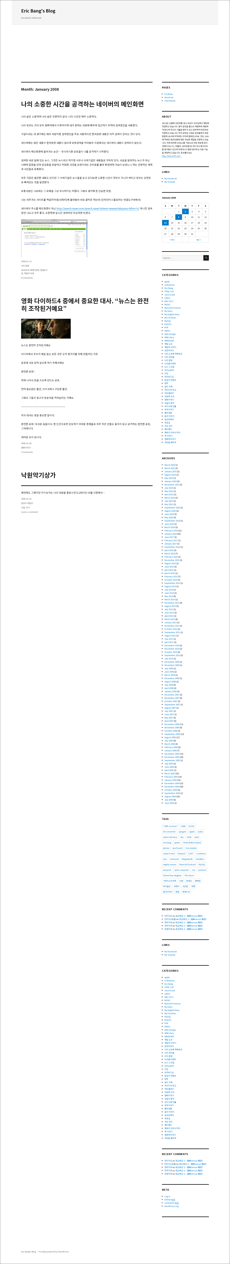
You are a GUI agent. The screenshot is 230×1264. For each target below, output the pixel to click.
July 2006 (168, 740)
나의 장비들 (169, 356)
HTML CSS (169, 291)
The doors (189, 875)
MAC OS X (168, 301)
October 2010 (170, 651)
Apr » (198, 239)
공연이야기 (169, 350)
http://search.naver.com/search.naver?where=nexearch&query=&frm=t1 (97, 208)
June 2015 (169, 566)
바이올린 (167, 886)
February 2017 (171, 540)
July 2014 (168, 589)
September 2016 (172, 546)
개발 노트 (168, 343)
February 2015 (171, 576)
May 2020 (168, 517)
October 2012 (170, 628)
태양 (177, 891)
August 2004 (170, 796)
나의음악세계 (170, 363)
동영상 (189, 880)
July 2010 (168, 658)
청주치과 (168, 922)
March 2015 (169, 573)
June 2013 (169, 612)
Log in (167, 1196)
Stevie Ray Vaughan (172, 875)
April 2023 (169, 494)
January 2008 (170, 691)
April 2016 (169, 550)
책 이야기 (168, 435)
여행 (193, 886)
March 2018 (169, 527)
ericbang (167, 842)
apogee (182, 831)
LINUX (167, 297)
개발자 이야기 (170, 347)
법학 (166, 383)
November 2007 (171, 697)
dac (182, 837)
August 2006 (170, 737)
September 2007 (172, 704)
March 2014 (169, 599)
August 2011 (170, 635)
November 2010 (171, 648)
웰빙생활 (168, 412)
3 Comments (27, 452)
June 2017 (169, 537)
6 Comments (27, 277)
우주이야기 (169, 409)
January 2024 (170, 481)
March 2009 (169, 674)
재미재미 (168, 429)
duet (196, 837)
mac (165, 858)
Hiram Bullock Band (192, 842)
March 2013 (169, 619)
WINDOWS (169, 340)
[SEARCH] (206, 258)
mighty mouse (169, 864)
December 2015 (171, 560)
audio (200, 831)
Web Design (170, 333)
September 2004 (172, 793)
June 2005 (169, 766)
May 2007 (168, 717)
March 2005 (169, 773)
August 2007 (170, 707)
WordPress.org (171, 1206)
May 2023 (168, 491)
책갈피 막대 (29, 273)
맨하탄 (198, 880)
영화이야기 (26, 447)
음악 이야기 (169, 416)
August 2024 (170, 474)
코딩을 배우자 (170, 442)
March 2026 (169, 464)
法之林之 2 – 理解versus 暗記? (189, 915)
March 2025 (169, 468)
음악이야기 (167, 891)
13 (165, 222)
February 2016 (171, 556)
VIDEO (167, 330)
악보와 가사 (169, 396)
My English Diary (171, 314)
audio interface (170, 837)
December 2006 (171, 724)
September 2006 (172, 734)
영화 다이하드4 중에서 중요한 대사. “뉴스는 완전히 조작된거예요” (85, 304)
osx (193, 869)
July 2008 (168, 684)
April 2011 (169, 642)
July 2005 (168, 763)
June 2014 (169, 592)
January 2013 (170, 622)
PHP (166, 327)
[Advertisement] (115, 48)
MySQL (167, 320)
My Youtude (169, 181)
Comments (171, 1202)
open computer (181, 869)
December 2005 (171, 753)
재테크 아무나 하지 (172, 432)
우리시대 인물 (170, 406)
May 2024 (168, 477)
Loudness (201, 853)
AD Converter (169, 831)
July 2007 (168, 711)
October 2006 (170, 730)
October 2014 (170, 579)
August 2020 (170, 510)
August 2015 (170, 563)
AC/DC (191, 826)
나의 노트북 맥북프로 (173, 353)
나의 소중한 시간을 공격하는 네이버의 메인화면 (82, 103)
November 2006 (171, 727)
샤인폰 (185, 886)
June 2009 (169, 671)
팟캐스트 (186, 891)
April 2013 (169, 615)
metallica (200, 858)
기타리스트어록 (169, 880)
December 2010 (171, 645)
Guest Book (169, 100)
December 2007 (171, 694)
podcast (202, 869)
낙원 (23, 507)
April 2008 (169, 688)
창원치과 (168, 928)
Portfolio (168, 94)
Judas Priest (169, 853)
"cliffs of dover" (170, 826)
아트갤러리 (169, 393)
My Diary (168, 311)
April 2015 (169, 569)
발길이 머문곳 (27, 503)
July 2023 (168, 487)
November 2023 (171, 484)
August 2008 (170, 681)
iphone (166, 847)
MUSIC (167, 304)
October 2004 (170, 789)
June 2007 (169, 714)
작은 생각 (168, 425)
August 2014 (170, 586)
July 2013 (168, 609)
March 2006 (169, 743)
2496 (183, 826)
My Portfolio (170, 317)
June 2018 (169, 523)
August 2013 (170, 605)
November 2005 (171, 756)
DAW (189, 837)
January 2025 (170, 471)
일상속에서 (169, 419)
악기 (28, 507)
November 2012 (171, 625)
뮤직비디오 (169, 376)
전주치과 (168, 925)
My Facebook (170, 178)
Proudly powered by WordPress (54, 1251)
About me (169, 97)
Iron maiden (191, 847)
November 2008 (171, 678)
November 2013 (171, 602)
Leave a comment (29, 511)
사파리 (176, 886)
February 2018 (171, 530)
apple (167, 281)
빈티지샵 (168, 915)
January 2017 (170, 543)
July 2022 (168, 500)
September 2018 (172, 520)
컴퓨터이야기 (170, 439)
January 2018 (170, 533)
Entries (169, 1199)
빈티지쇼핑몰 (170, 919)
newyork (167, 869)
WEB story (169, 337)
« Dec (172, 239)
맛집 (166, 373)
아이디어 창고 (170, 389)
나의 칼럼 (25, 265)
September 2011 (172, 632)
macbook (174, 858)
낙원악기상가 (38, 474)
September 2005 (172, 760)
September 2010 (172, 655)
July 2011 (168, 638)
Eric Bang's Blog (38, 11)
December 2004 (171, 783)
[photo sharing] (87, 485)
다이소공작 (169, 370)
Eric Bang (168, 288)
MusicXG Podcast (172, 307)
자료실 (167, 422)
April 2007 (169, 720)
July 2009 (168, 668)
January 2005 (170, 779)
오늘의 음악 (169, 402)
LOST (190, 853)
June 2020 (169, 514)
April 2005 (169, 770)
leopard (181, 853)
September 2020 (172, 507)
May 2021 (168, 504)
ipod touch (178, 847)
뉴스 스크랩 (169, 366)
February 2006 (171, 747)
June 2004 (169, 802)
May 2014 (168, 596)
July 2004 (168, 799)
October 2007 (170, 701)
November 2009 (171, 665)
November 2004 (171, 786)
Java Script (169, 294)
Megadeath (187, 858)
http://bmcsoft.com (171, 155)
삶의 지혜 (168, 386)
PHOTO (167, 324)
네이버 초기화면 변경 (30, 270)
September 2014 (172, 583)
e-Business (169, 284)
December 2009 (171, 661)
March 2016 (169, 553)
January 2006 (170, 750)
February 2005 (171, 776)
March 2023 (169, 497)
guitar (177, 842)
